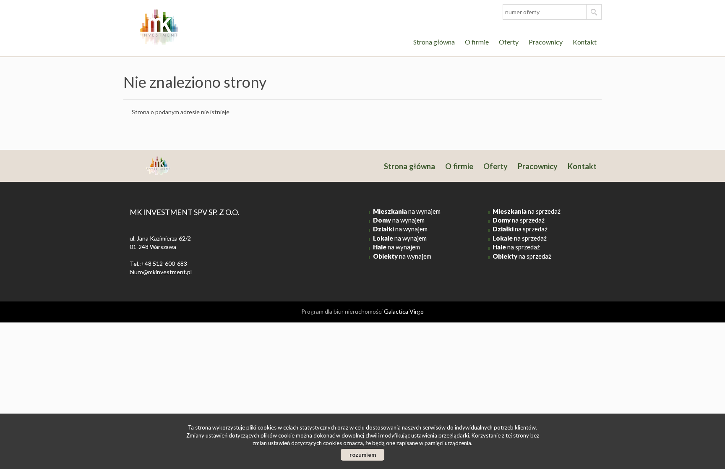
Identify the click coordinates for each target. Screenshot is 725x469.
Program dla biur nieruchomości (342, 311)
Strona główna (434, 42)
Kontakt (585, 42)
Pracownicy (546, 42)
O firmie (477, 42)
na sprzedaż (527, 211)
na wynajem (407, 211)
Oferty (509, 42)
